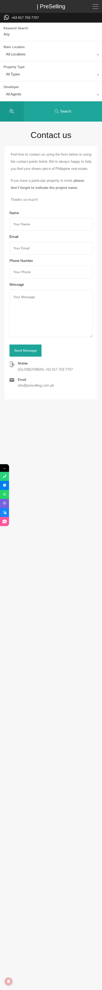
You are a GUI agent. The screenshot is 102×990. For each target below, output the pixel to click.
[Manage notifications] (8, 981)
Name (14, 213)
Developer (11, 87)
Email (13, 237)
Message (16, 284)
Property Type (14, 67)
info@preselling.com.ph (36, 385)
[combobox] (51, 55)
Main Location (14, 47)
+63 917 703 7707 (25, 18)
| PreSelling (51, 6)
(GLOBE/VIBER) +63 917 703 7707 (45, 369)
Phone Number (21, 261)
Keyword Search (16, 28)
